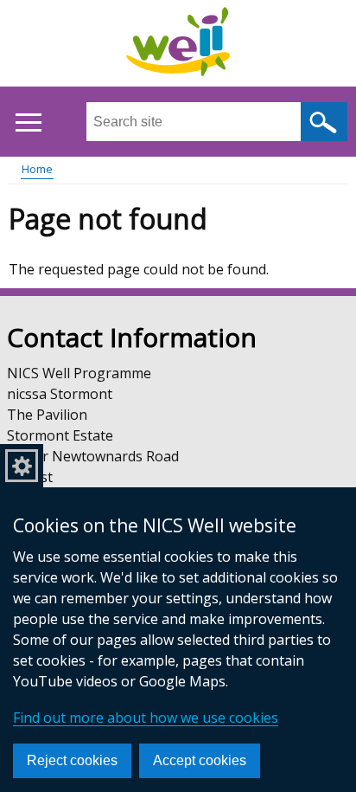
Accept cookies (199, 760)
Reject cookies (72, 760)
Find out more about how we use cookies (145, 717)
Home (37, 169)
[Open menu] (28, 122)
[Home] (178, 44)
